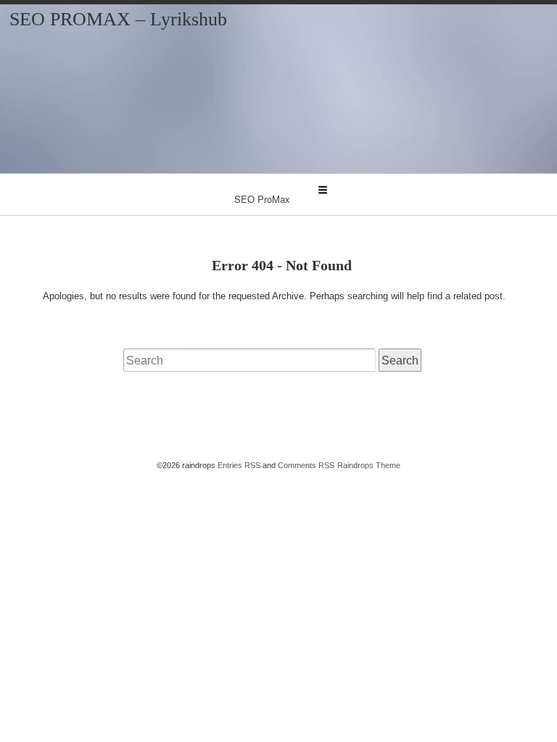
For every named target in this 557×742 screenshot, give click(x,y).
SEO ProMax (262, 199)
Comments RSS (306, 465)
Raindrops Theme (368, 465)
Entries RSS (239, 465)
